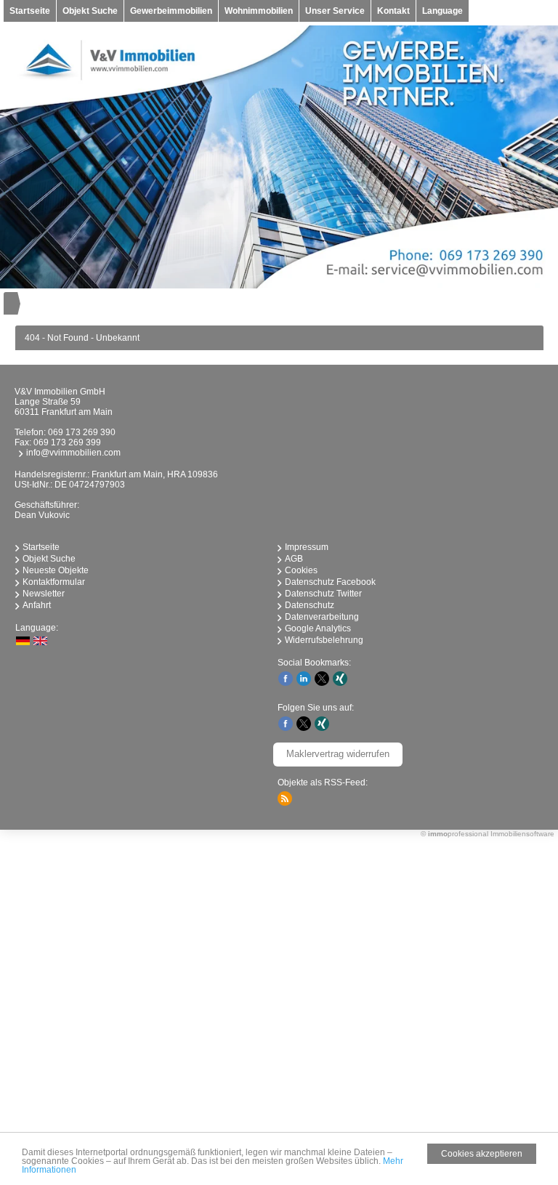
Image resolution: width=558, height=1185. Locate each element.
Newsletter (44, 594)
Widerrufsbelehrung (324, 640)
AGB (294, 559)
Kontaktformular (54, 582)
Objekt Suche (90, 11)
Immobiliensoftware (522, 834)
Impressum (306, 547)
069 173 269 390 (82, 432)
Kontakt (393, 11)
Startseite (29, 11)
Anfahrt (37, 605)
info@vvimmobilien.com (73, 453)
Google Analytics (318, 628)
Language (442, 11)
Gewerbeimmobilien (171, 11)
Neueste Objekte (56, 570)
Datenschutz (309, 605)
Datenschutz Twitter (323, 594)
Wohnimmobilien (259, 11)
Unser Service (335, 11)
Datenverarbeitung (322, 617)
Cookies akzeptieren (481, 1154)
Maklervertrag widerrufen (337, 753)
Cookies (301, 570)
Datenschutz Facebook (330, 582)
